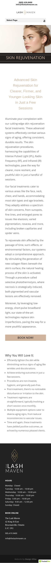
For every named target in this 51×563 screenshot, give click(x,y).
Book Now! (25, 337)
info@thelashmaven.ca (15, 538)
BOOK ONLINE (11, 513)
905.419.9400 (11, 533)
